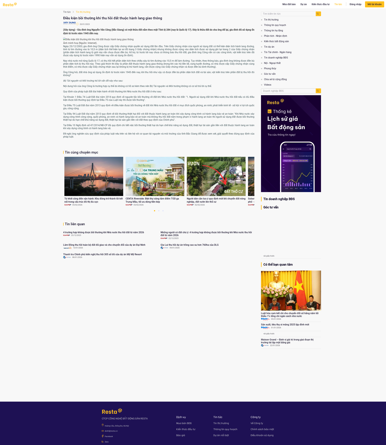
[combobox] (288, 90)
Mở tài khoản (375, 4)
